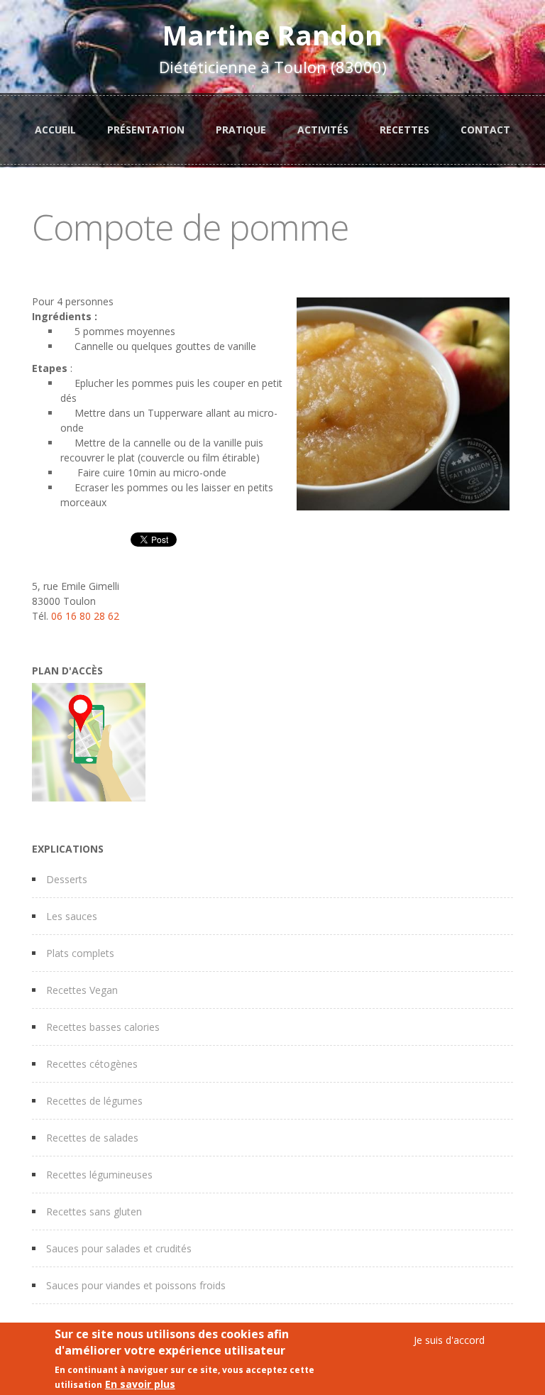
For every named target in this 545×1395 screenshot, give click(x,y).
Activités (322, 129)
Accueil (55, 129)
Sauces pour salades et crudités (119, 1248)
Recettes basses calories (103, 1027)
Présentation (146, 129)
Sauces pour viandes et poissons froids (136, 1285)
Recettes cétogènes (92, 1064)
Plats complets (80, 953)
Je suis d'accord (449, 1340)
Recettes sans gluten (94, 1211)
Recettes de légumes (94, 1100)
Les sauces (71, 916)
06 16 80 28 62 (85, 616)
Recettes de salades (92, 1137)
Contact (485, 129)
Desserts (66, 879)
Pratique (241, 129)
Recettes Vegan (82, 990)
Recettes (404, 129)
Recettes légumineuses (99, 1174)
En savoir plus (140, 1384)
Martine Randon (272, 34)
